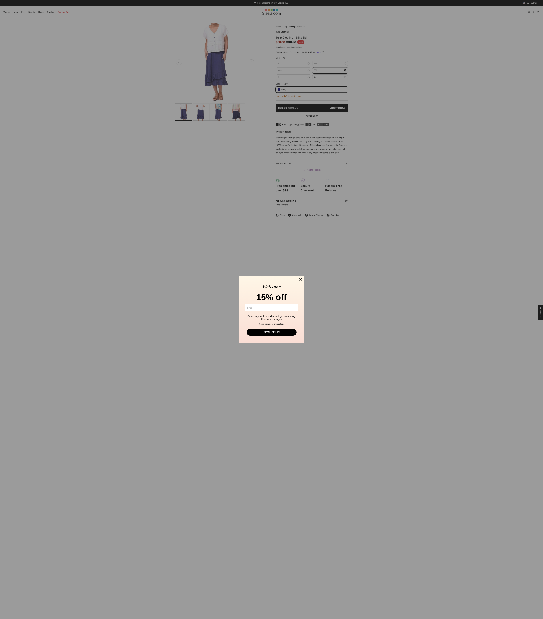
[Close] (300, 279)
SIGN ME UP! (271, 332)
